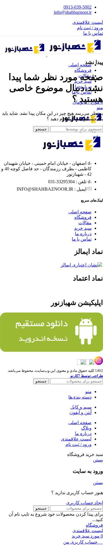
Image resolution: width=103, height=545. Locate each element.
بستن (98, 459)
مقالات (85, 222)
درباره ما (83, 233)
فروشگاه (83, 217)
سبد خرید (83, 228)
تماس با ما (93, 33)
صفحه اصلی (80, 211)
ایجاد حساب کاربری (84, 502)
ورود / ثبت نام (79, 444)
